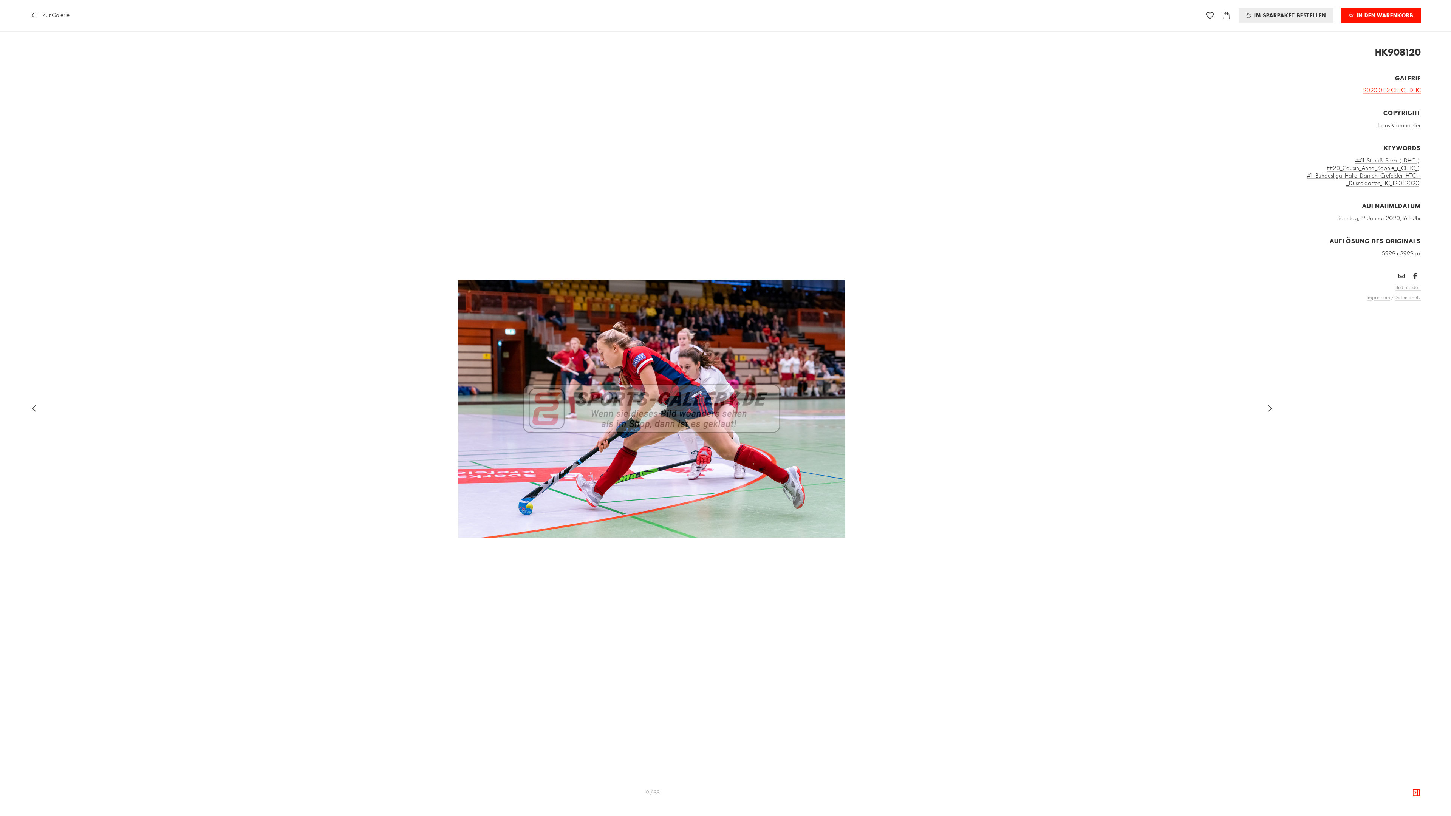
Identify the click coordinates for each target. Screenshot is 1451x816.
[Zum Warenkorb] (1226, 16)
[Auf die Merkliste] (1209, 16)
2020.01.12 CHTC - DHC (1392, 90)
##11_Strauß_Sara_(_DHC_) (1387, 161)
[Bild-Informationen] (1416, 793)
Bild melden (1408, 288)
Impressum (1378, 298)
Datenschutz (1408, 298)
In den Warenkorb (1384, 16)
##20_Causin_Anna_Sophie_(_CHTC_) (1373, 168)
